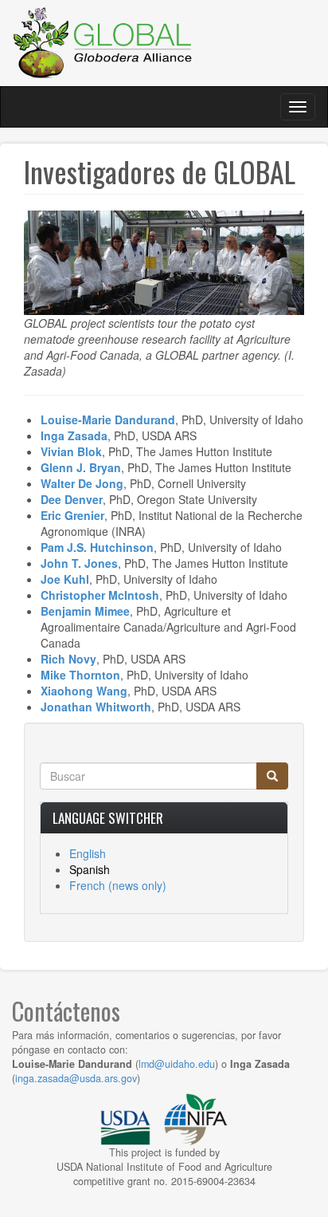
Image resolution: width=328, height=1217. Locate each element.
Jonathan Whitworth (96, 707)
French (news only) (117, 885)
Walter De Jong (82, 483)
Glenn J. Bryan (81, 467)
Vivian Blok (71, 451)
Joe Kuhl (65, 579)
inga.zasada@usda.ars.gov (76, 1078)
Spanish (89, 869)
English (87, 853)
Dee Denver (72, 499)
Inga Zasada (74, 435)
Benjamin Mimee (85, 611)
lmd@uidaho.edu (177, 1064)
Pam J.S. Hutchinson (97, 547)
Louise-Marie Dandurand (108, 419)
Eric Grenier (72, 515)
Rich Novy (68, 659)
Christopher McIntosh (100, 595)
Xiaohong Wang (84, 691)
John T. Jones (79, 563)
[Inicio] (103, 43)
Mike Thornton (80, 675)
